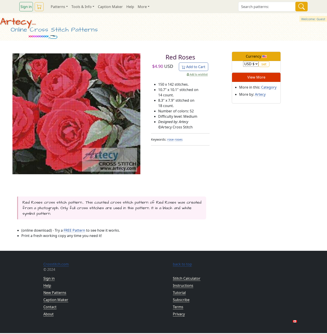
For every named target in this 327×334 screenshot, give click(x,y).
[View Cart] (39, 6)
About (48, 314)
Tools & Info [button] (81, 6)
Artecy (260, 94)
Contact (50, 306)
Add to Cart (195, 66)
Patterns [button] (58, 6)
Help (130, 6)
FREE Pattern (74, 230)
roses (179, 139)
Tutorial (179, 292)
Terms (178, 306)
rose (170, 139)
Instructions (183, 285)
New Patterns (54, 292)
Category (269, 87)
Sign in (26, 6)
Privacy (179, 314)
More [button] (142, 6)
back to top (182, 264)
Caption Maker (110, 6)
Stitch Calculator (186, 278)
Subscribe (181, 299)
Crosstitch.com (56, 264)
